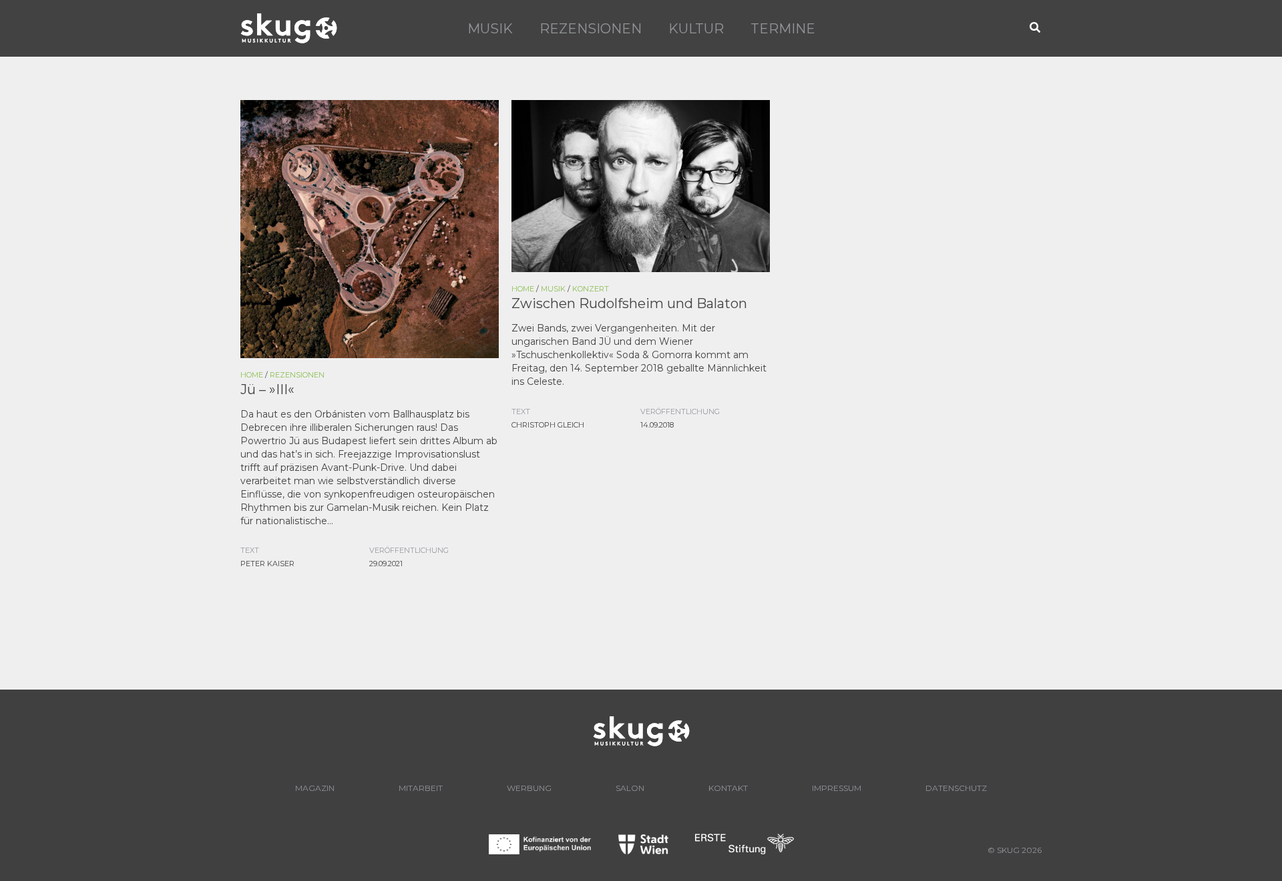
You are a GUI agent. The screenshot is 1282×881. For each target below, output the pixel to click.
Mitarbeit (421, 788)
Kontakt (728, 788)
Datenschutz (956, 788)
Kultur (696, 29)
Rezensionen (591, 29)
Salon (630, 788)
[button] (1036, 28)
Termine (783, 29)
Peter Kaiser (267, 563)
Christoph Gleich (547, 424)
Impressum (836, 788)
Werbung (529, 788)
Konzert (590, 288)
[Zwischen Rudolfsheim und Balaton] (640, 184)
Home (251, 374)
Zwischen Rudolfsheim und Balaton (629, 303)
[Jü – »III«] (369, 228)
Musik (490, 29)
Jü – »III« (267, 389)
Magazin (315, 788)
